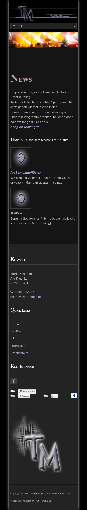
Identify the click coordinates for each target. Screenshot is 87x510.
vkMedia (27, 501)
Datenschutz (19, 353)
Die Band (16, 331)
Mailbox (16, 213)
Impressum (18, 345)
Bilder (14, 338)
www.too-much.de (61, 493)
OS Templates (43, 501)
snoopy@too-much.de (26, 296)
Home (14, 324)
